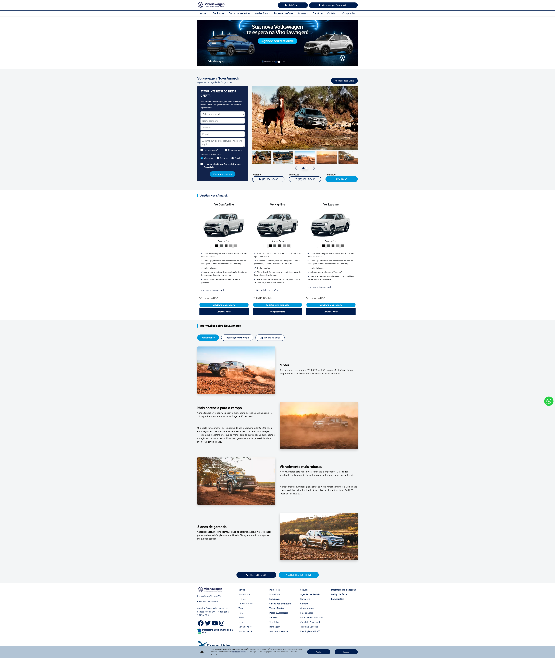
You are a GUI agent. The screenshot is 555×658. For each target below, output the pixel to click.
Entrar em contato (222, 174)
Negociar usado (235, 150)
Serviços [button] (301, 13)
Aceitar (319, 652)
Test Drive (274, 622)
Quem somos (307, 608)
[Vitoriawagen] (211, 5)
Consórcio (318, 13)
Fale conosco (306, 612)
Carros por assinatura (239, 13)
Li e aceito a (222, 165)
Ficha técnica (210, 297)
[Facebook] (200, 622)
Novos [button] (203, 13)
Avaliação (341, 179)
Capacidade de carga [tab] (270, 337)
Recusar (346, 652)
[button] (209, 43)
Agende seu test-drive (298, 574)
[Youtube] (214, 622)
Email (237, 158)
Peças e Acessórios (283, 13)
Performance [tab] (208, 337)
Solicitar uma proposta (224, 304)
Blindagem (274, 626)
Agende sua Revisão (310, 594)
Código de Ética (339, 594)
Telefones (293, 5)
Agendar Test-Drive (344, 80)
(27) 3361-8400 (270, 179)
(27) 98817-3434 (306, 179)
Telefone (224, 158)
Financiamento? (211, 150)
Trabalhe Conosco (309, 626)
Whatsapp (208, 158)
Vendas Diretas (262, 13)
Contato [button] (331, 13)
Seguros (304, 589)
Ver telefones (258, 574)
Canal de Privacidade (310, 622)
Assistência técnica (278, 631)
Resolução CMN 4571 (311, 631)
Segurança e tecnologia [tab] (237, 337)
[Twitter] (207, 622)
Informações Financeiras (343, 589)
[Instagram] (221, 622)
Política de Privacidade (311, 617)
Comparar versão (224, 311)
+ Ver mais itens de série (213, 290)
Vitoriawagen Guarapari (333, 5)
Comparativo (348, 13)
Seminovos (218, 13)
